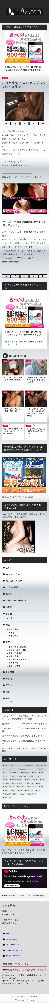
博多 (32, 776)
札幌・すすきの (9, 787)
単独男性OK (22, 776)
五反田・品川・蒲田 (17, 650)
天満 (28, 779)
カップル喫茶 (42, 765)
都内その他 (13, 663)
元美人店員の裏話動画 (16, 600)
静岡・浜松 (8, 797)
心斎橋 (7, 783)
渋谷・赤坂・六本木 (17, 660)
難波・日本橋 (32, 794)
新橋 (38, 783)
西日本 (9, 685)
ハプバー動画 (12, 587)
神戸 (13, 790)
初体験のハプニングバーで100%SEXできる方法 (24, 723)
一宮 (11, 618)
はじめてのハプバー (25, 769)
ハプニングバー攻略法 (11, 772)
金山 (22, 794)
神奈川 (9, 679)
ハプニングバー (40, 769)
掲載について (8, 911)
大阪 (8, 625)
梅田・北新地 (32, 787)
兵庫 (11, 702)
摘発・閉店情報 (17, 783)
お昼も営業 (30, 765)
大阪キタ (12, 633)
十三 (6, 776)
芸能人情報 (29, 790)
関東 (8, 692)
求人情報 (10, 672)
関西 (8, 698)
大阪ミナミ (13, 636)
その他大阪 (13, 629)
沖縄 (6, 790)
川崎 (42, 779)
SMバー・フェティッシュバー (13, 765)
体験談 (5, 78)
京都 (34, 772)
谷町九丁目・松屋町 (10, 794)
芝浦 (20, 790)
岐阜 (8, 568)
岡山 (35, 779)
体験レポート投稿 (10, 920)
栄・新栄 (21, 787)
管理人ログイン (9, 923)
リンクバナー (8, 914)
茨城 (38, 790)
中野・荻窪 (25, 772)
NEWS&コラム (13, 574)
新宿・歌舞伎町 (15, 653)
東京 (8, 642)
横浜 (42, 787)
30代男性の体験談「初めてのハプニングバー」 (24, 736)
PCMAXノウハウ (14, 581)
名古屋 (9, 614)
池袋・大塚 (13, 656)
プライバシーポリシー (19, 996)
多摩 (6, 779)
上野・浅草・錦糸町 (17, 647)
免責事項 (34, 996)
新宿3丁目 (30, 783)
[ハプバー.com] (24, 13)
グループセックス (10, 769)
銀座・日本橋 (14, 666)
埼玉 (39, 776)
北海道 (9, 607)
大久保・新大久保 (17, 779)
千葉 (13, 776)
